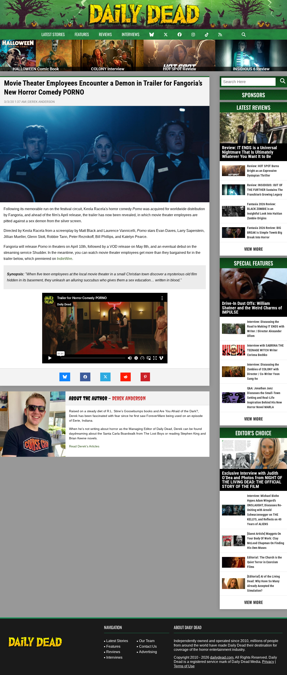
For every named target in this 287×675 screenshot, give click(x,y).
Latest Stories (53, 34)
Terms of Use (184, 666)
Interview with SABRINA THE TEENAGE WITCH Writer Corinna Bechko (265, 350)
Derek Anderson (41, 102)
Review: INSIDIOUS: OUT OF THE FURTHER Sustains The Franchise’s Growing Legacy (265, 189)
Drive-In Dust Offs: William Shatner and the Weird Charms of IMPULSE (252, 308)
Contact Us (148, 646)
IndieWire (64, 259)
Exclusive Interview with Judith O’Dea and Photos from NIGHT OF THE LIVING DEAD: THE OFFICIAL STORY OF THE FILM (252, 479)
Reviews (105, 34)
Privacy (268, 662)
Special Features (253, 263)
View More (253, 249)
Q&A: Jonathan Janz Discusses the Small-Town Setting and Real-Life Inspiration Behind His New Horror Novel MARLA (264, 397)
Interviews (130, 34)
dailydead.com (221, 657)
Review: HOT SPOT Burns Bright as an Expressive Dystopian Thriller (263, 170)
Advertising (148, 652)
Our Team (146, 641)
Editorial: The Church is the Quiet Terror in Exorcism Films (264, 562)
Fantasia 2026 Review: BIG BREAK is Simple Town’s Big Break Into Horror (264, 232)
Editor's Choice (253, 433)
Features (82, 34)
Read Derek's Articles (84, 446)
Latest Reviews (253, 107)
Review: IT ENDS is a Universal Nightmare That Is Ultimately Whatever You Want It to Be (249, 152)
